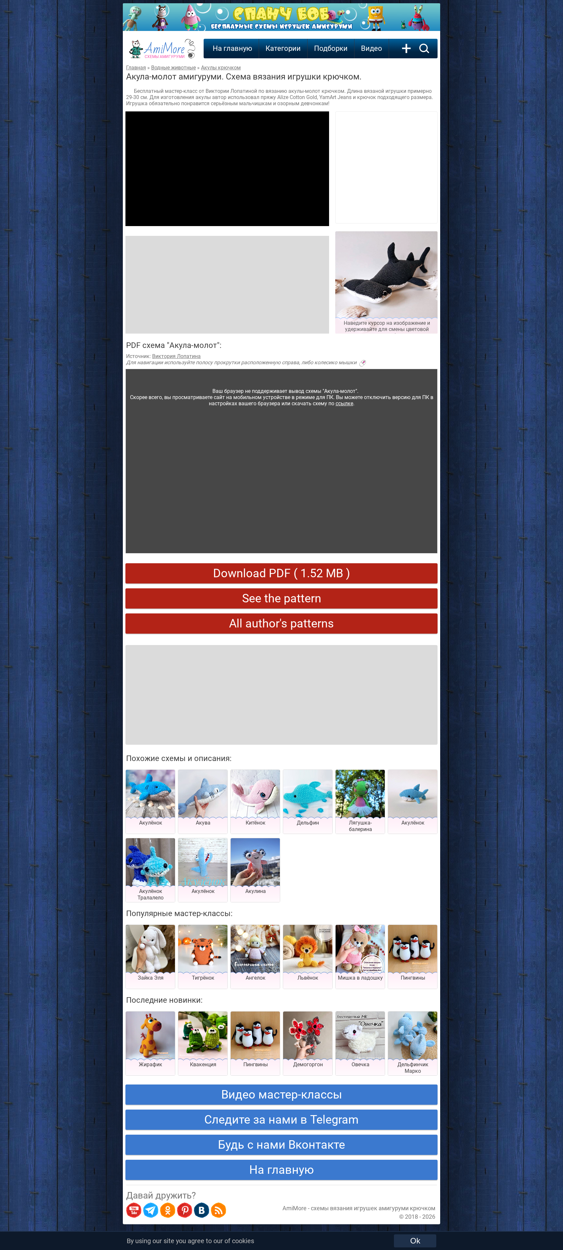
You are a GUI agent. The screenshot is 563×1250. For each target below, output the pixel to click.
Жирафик (150, 1064)
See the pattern (281, 598)
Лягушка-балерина (360, 826)
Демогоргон (308, 1064)
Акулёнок (150, 823)
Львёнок (307, 978)
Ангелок (256, 978)
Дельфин (308, 823)
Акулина (255, 891)
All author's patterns (281, 623)
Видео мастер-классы (281, 1094)
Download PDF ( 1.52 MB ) (281, 573)
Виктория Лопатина (176, 356)
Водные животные (173, 68)
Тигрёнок (203, 978)
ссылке (344, 403)
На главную (232, 48)
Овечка (360, 1064)
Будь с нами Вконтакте (281, 1145)
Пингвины (413, 978)
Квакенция (203, 1064)
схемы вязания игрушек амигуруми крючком (373, 1208)
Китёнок (256, 823)
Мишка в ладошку (360, 978)
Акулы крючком (221, 68)
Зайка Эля (151, 978)
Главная (136, 68)
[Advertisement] (227, 168)
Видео (371, 48)
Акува (203, 823)
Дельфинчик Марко (412, 1067)
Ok (415, 1240)
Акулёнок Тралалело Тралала (150, 897)
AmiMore (165, 52)
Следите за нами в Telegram (281, 1120)
